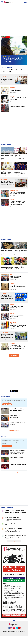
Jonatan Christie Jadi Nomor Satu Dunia (18, 465)
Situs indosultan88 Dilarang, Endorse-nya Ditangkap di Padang (15, 536)
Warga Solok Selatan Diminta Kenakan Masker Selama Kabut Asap (13, 60)
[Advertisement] (14, 20)
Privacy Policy (21, 631)
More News (14, 355)
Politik (9, 72)
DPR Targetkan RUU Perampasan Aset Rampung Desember (18, 286)
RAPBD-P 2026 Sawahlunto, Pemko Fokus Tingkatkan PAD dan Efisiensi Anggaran (7, 182)
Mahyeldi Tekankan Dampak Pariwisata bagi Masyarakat (6, 172)
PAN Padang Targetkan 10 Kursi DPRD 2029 (15, 523)
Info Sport (4, 436)
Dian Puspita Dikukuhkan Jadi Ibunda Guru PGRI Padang (19, 157)
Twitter (17, 629)
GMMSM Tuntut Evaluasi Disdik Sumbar (17, 315)
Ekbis (3, 72)
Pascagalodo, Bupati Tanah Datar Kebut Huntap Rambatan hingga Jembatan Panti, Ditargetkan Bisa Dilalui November (7, 336)
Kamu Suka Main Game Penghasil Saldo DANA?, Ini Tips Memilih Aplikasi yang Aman (15, 512)
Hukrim (12, 70)
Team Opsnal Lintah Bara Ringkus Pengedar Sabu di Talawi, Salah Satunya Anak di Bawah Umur (7, 267)
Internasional (20, 70)
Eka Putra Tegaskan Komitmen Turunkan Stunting (7, 79)
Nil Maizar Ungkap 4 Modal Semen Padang (17, 458)
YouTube (20, 629)
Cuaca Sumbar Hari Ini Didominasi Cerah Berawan (7, 157)
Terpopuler (9, 5)
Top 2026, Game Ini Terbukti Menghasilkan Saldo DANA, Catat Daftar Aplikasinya (7, 297)
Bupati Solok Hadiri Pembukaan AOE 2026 (16, 277)
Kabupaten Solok (7, 56)
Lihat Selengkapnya (13, 541)
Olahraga (4, 70)
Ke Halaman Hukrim (13, 430)
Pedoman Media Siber (13, 631)
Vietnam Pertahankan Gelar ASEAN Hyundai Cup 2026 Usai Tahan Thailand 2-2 (18, 203)
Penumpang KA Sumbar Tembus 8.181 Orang (17, 307)
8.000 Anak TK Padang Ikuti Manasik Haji (18, 98)
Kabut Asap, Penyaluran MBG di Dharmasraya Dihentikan (20, 252)
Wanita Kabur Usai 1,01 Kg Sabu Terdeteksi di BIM (17, 409)
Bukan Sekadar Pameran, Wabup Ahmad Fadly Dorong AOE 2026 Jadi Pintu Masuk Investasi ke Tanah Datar (18, 325)
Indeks (16, 5)
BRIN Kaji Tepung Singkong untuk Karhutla (17, 107)
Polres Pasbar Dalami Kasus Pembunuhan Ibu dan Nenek (13, 518)
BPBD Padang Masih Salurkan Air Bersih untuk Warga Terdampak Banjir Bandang (19, 267)
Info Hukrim (5, 396)
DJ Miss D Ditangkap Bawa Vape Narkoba (17, 416)
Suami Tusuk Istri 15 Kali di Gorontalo (17, 423)
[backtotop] (14, 621)
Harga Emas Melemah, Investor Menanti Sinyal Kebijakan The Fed (7, 252)
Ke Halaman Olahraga (14, 472)
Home (3, 5)
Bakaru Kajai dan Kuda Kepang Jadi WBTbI (16, 89)
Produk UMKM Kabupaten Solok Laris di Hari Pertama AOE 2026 (17, 193)
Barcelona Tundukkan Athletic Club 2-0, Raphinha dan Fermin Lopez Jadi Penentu (20, 172)
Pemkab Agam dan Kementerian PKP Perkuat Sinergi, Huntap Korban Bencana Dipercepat (17, 347)
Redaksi (5, 631)
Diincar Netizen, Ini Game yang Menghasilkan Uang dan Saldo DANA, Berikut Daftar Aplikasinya (15, 530)
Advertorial (23, 5)
